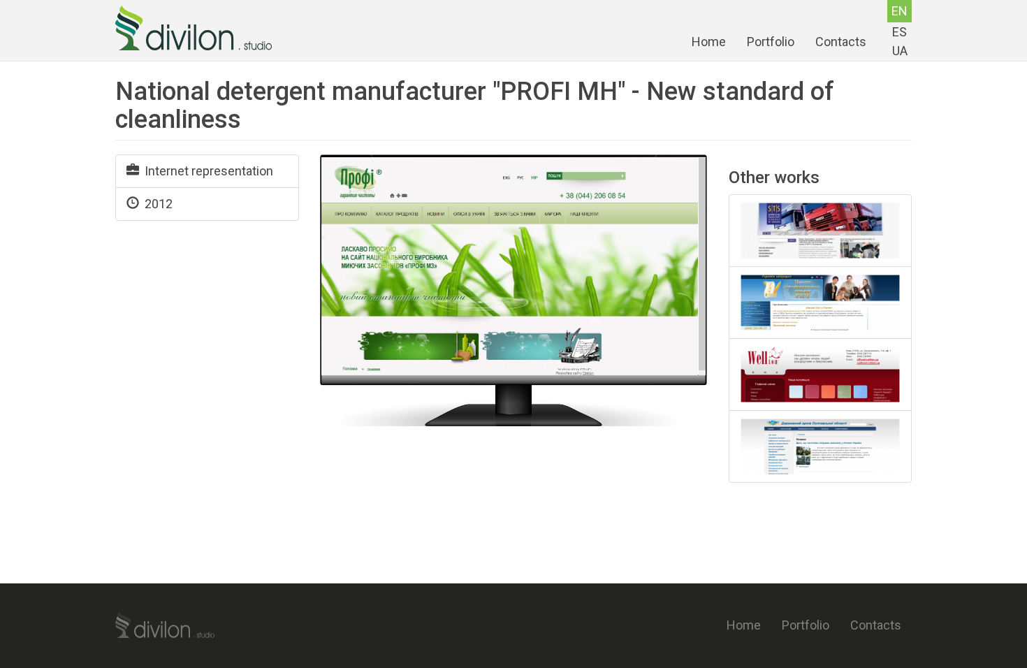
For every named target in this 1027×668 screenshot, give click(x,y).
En (899, 10)
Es (899, 31)
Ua (900, 50)
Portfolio (770, 41)
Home (709, 41)
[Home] (198, 28)
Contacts (840, 41)
